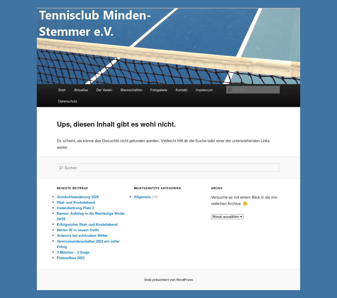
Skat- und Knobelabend (76, 202)
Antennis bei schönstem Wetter (82, 235)
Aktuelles (81, 89)
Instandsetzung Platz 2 (75, 207)
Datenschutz (67, 101)
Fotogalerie (158, 89)
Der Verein (104, 89)
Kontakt (181, 89)
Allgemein (142, 196)
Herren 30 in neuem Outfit (78, 229)
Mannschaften (131, 89)
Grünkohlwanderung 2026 (78, 196)
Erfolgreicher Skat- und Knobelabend (87, 224)
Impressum (204, 89)
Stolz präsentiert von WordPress (168, 279)
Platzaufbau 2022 (71, 257)
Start (62, 89)
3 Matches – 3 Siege (73, 252)
